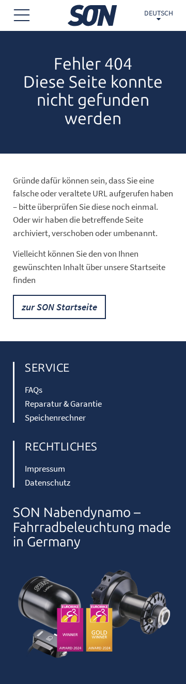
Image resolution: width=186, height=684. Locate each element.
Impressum (45, 468)
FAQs (33, 389)
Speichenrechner (55, 417)
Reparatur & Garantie (63, 403)
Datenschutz (47, 482)
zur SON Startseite (59, 307)
